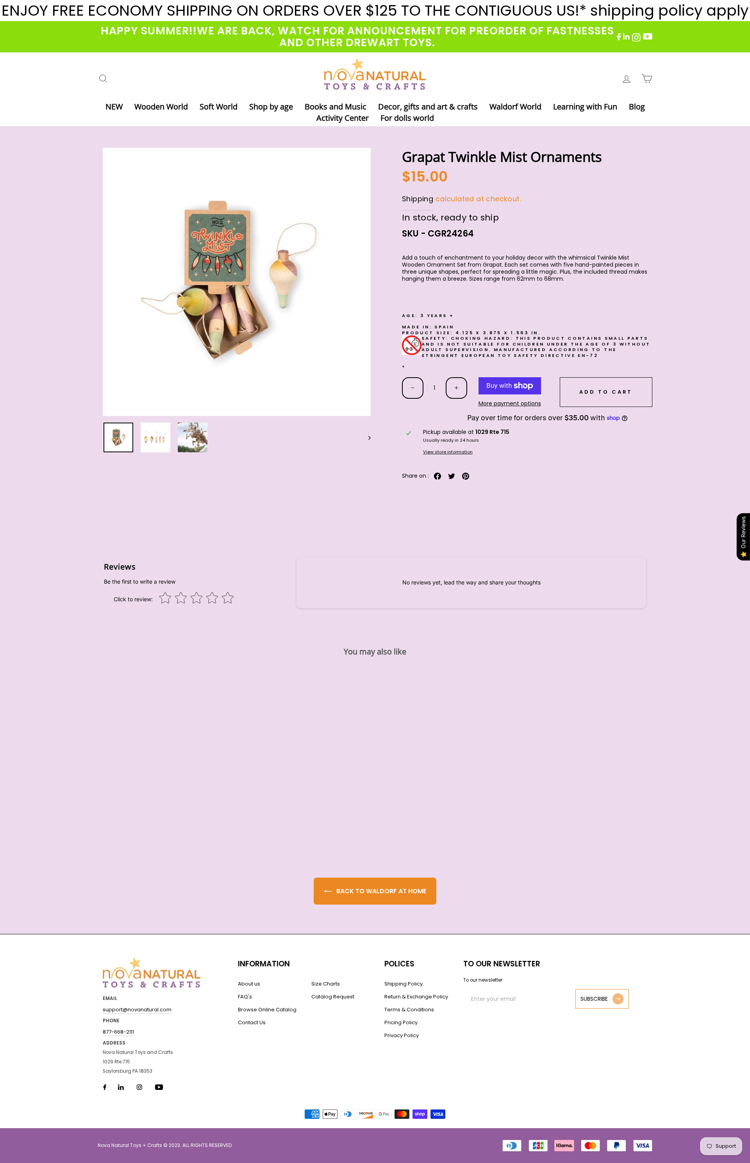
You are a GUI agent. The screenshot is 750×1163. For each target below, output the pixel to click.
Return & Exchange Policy (416, 996)
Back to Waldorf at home (380, 891)
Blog (637, 106)
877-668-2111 (118, 1032)
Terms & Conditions (409, 1009)
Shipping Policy (403, 983)
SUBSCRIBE (594, 999)
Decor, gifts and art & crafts (428, 106)
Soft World (219, 106)
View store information (448, 452)
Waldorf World (515, 106)
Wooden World (161, 106)
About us (249, 983)
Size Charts (325, 983)
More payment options (510, 403)
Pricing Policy (401, 1022)
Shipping (417, 199)
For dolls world (407, 118)
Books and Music (335, 106)
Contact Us (252, 1022)
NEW (114, 106)
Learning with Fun (585, 106)
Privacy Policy (401, 1035)
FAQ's (245, 996)
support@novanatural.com (137, 1009)
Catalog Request (332, 996)
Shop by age (271, 106)
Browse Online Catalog (267, 1009)
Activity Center (342, 118)
